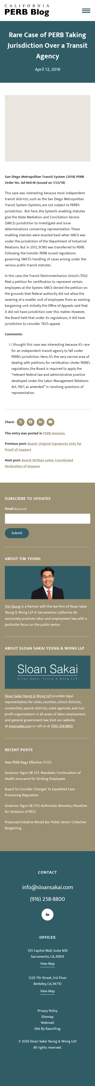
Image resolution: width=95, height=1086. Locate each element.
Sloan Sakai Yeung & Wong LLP (28, 696)
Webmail (47, 1023)
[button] (86, 10)
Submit (16, 533)
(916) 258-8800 (62, 726)
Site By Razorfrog (47, 1029)
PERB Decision (54, 433)
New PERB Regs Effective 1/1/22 (28, 763)
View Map (47, 964)
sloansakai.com (20, 726)
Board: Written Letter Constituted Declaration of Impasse (39, 463)
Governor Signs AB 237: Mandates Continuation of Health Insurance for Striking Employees (43, 776)
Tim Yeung (13, 607)
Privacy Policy (47, 1011)
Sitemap (47, 1017)
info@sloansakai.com (47, 887)
